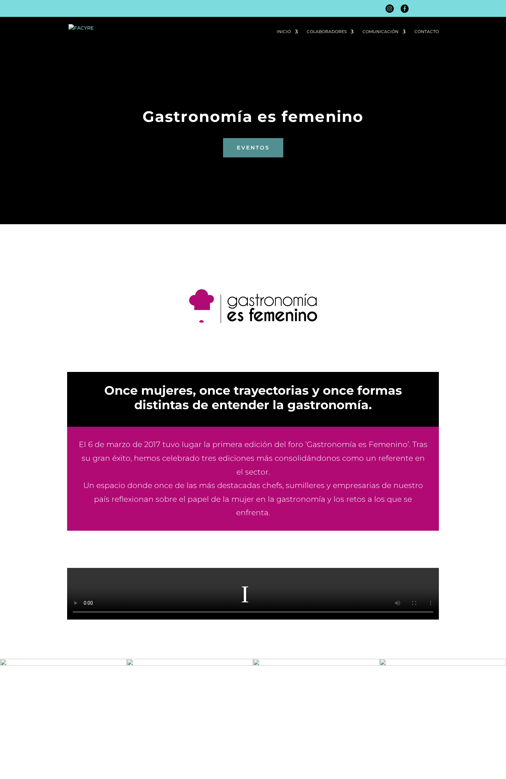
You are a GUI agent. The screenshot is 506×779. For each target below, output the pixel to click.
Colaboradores (327, 31)
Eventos (253, 147)
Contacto (426, 31)
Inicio (284, 31)
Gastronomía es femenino (253, 116)
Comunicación (380, 31)
